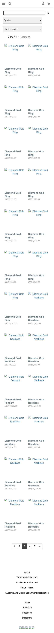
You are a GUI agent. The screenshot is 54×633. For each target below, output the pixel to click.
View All (12, 36)
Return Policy (27, 587)
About (27, 572)
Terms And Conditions (27, 577)
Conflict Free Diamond (27, 582)
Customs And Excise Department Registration (27, 592)
